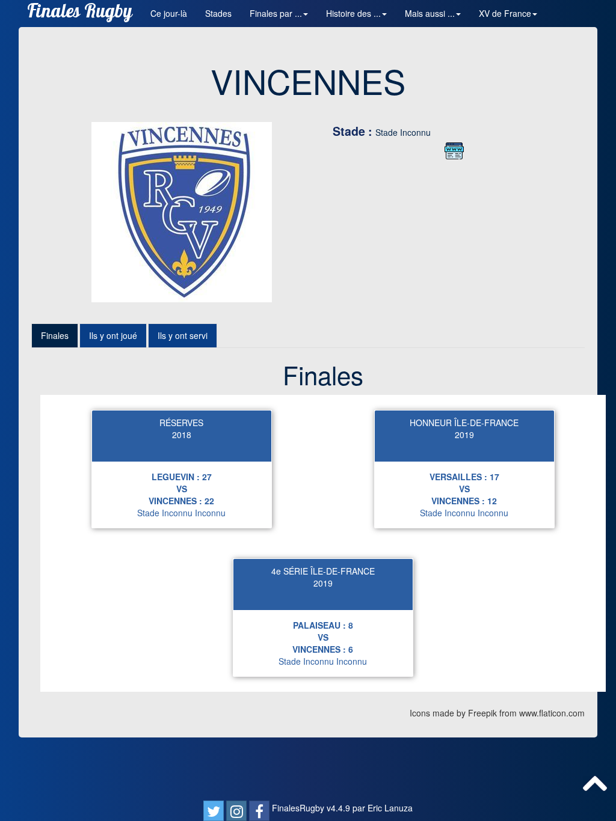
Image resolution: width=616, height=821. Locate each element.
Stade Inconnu (403, 132)
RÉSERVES (181, 423)
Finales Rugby (79, 13)
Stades (218, 13)
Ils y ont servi (183, 335)
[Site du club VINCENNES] (454, 151)
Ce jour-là (168, 13)
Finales (55, 335)
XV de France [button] (505, 13)
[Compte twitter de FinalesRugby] (213, 811)
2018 (181, 435)
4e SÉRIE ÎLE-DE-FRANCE (323, 571)
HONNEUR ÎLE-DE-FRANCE (464, 423)
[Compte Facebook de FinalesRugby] (259, 811)
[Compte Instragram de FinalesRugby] (236, 811)
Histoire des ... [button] (353, 13)
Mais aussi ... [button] (430, 13)
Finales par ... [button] (276, 13)
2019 (464, 435)
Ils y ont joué (113, 335)
